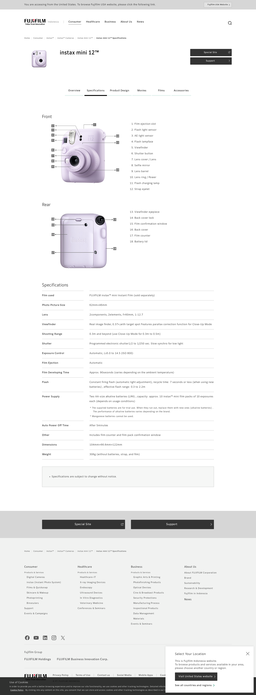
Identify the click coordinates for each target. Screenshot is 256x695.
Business (136, 567)
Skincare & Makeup (37, 593)
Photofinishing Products (147, 582)
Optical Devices (142, 588)
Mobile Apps (146, 675)
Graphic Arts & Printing (146, 577)
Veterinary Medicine (91, 603)
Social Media (124, 675)
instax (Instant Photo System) (44, 582)
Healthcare (85, 567)
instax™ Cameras (65, 38)
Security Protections (145, 598)
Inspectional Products (145, 608)
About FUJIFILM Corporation (200, 573)
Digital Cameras (36, 577)
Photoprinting (35, 598)
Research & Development (198, 588)
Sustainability (192, 583)
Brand (187, 578)
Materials (138, 619)
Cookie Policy (16, 690)
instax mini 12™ (85, 38)
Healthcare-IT (88, 577)
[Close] (247, 653)
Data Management (143, 614)
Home (27, 38)
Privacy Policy (61, 675)
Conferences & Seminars (91, 608)
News (188, 599)
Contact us (103, 675)
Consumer (38, 38)
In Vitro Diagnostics (91, 598)
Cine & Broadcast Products (148, 593)
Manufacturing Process (146, 603)
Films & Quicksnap (37, 588)
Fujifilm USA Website (218, 5)
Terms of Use (83, 675)
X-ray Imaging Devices (92, 582)
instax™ (50, 38)
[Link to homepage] (35, 22)
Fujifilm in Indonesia (196, 594)
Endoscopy (86, 588)
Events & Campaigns (36, 614)
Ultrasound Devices (91, 593)
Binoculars (33, 603)
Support (28, 608)
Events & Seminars (141, 624)
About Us (190, 567)
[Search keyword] (229, 23)
